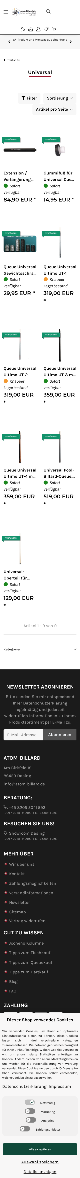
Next (71, 41)
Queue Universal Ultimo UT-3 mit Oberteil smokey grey (60, 372)
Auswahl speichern (40, 1161)
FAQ (12, 991)
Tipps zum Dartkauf (28, 971)
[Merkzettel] (46, 29)
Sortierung (57, 98)
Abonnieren (59, 734)
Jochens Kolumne (26, 943)
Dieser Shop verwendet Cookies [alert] (40, 1019)
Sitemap (17, 911)
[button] (59, 12)
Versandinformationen (31, 892)
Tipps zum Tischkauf (29, 952)
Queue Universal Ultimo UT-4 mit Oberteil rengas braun (20, 474)
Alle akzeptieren (40, 1149)
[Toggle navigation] (6, 12)
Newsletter (19, 902)
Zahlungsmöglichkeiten (32, 883)
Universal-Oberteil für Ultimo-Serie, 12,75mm (17, 575)
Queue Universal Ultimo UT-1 (60, 270)
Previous (9, 41)
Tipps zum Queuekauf (30, 962)
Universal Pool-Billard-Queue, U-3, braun (59, 474)
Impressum (60, 1086)
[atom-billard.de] (24, 12)
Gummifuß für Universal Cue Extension (58, 176)
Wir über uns (21, 864)
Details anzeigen (40, 1171)
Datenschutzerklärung (45, 703)
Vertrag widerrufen (27, 920)
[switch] (30, 1102)
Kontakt (17, 873)
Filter (31, 98)
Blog (13, 981)
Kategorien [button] (12, 649)
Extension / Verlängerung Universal (17, 176)
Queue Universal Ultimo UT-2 (20, 371)
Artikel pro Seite (52, 109)
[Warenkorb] (54, 29)
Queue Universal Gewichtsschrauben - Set (20, 270)
